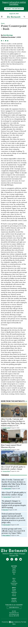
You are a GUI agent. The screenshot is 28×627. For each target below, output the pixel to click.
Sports (14, 572)
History (14, 590)
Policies (14, 595)
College (14, 567)
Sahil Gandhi (6, 524)
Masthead (14, 592)
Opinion (14, 570)
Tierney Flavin (6, 471)
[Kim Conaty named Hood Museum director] (14, 436)
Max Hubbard (6, 535)
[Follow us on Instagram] (16, 559)
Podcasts (14, 584)
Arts (14, 574)
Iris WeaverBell (6, 427)
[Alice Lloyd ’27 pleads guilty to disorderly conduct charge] (14, 458)
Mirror (14, 578)
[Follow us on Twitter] (7, 559)
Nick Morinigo (8, 35)
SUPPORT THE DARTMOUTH (14, 8)
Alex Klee (5, 509)
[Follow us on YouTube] (20, 559)
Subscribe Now (13, 607)
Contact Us (14, 601)
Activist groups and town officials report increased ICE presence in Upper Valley (13, 531)
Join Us (14, 594)
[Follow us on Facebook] (12, 559)
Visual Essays (14, 583)
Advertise (14, 600)
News (3, 23)
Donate (14, 589)
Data (14, 580)
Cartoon (14, 581)
